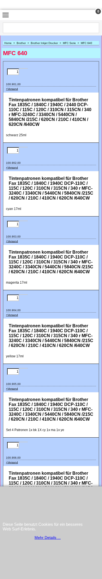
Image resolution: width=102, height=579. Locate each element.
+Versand (12, 88)
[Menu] (5, 15)
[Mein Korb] (93, 15)
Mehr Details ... (48, 537)
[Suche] (95, 28)
